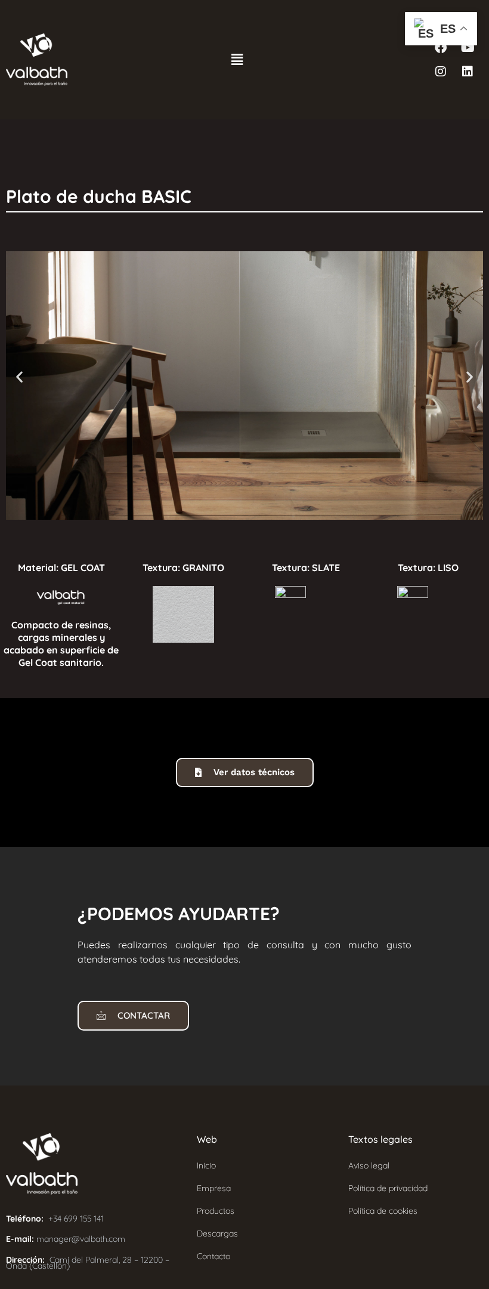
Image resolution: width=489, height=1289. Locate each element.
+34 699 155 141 (76, 1218)
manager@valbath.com (80, 1239)
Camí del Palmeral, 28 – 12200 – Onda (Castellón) (87, 1262)
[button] (237, 59)
